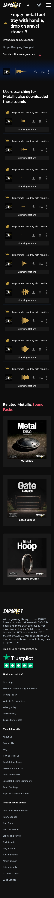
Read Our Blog (10, 787)
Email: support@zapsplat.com (20, 649)
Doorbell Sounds (11, 829)
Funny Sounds (10, 816)
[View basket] (39, 5)
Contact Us (8, 743)
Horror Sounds (10, 854)
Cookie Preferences (12, 719)
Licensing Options (27, 129)
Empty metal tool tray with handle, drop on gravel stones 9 (27, 23)
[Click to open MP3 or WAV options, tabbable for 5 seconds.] (35, 71)
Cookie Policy (9, 713)
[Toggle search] (28, 5)
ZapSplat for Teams (12, 762)
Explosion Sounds (12, 835)
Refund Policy (10, 694)
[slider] (22, 71)
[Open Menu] (48, 5)
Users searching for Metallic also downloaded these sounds (25, 97)
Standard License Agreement (19, 54)
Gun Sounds (9, 823)
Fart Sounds (9, 842)
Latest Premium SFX (13, 768)
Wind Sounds (9, 879)
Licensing (8, 682)
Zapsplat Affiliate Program (16, 793)
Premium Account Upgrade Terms (20, 688)
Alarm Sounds (10, 860)
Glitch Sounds (10, 867)
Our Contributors (11, 774)
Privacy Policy (9, 707)
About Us (7, 736)
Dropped (28, 40)
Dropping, (17, 40)
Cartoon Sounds (11, 873)
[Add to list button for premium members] (42, 71)
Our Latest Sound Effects (15, 810)
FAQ (5, 749)
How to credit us (11, 755)
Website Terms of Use (14, 701)
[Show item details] (48, 71)
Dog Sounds (9, 848)
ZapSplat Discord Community (17, 780)
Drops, (7, 40)
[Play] (6, 71)
